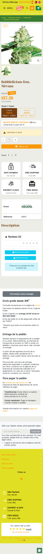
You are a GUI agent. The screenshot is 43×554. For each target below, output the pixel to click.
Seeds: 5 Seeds (7, 106)
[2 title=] (27, 243)
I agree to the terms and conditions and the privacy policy (22, 444)
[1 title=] (23, 243)
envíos (37, 305)
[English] (39, 2)
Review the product (20, 252)
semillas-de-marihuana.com (16, 382)
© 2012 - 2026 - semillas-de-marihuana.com (18, 538)
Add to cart (21, 146)
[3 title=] (30, 243)
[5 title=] (37, 243)
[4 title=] (33, 243)
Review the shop (20, 258)
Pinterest (15, 155)
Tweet (12, 155)
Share (8, 155)
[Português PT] (36, 2)
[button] (27, 8)
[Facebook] (22, 479)
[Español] (32, 2)
